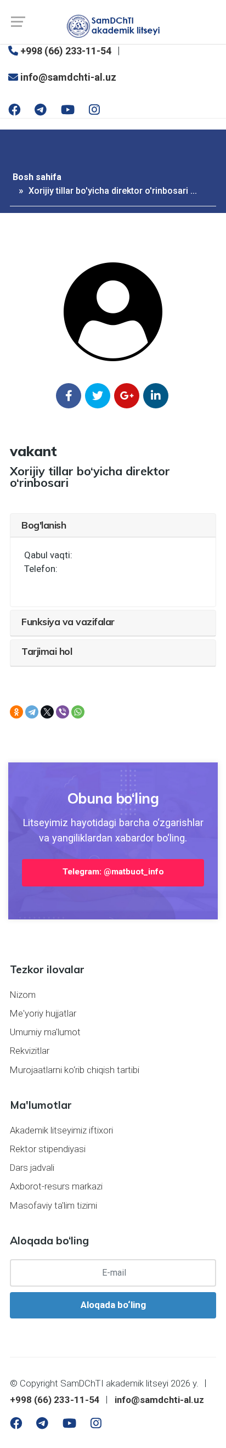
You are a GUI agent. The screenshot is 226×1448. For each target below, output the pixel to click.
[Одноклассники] (16, 712)
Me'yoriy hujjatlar (43, 1013)
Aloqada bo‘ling (113, 1304)
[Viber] (62, 712)
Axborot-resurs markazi (56, 1186)
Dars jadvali (32, 1167)
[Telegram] (31, 712)
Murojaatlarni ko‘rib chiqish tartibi (74, 1069)
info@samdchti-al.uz (67, 77)
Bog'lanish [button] (43, 525)
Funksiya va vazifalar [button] (68, 621)
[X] (47, 712)
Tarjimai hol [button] (46, 651)
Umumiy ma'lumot (45, 1031)
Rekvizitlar (29, 1050)
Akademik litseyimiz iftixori (61, 1130)
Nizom (23, 994)
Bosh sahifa (37, 177)
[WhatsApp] (77, 712)
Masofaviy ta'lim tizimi (53, 1205)
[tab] (113, 525)
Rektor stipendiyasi (48, 1148)
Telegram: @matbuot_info (113, 872)
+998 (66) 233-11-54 (64, 51)
